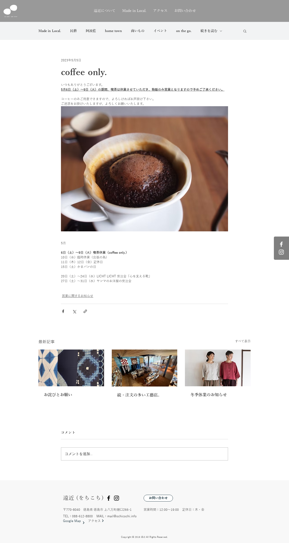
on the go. (183, 31)
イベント (160, 31)
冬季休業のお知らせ (208, 395)
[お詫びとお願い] (71, 368)
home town (113, 31)
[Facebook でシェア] (63, 311)
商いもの (137, 31)
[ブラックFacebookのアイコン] (108, 498)
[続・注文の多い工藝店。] (144, 368)
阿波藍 (91, 31)
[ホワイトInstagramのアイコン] (281, 252)
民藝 (73, 31)
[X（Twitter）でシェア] (74, 311)
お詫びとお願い (58, 395)
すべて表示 (243, 341)
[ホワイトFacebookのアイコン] (281, 244)
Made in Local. (49, 31)
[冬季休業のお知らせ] (218, 368)
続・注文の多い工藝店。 (139, 395)
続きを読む (208, 31)
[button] (245, 31)
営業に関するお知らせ (77, 296)
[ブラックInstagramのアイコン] (116, 498)
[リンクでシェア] (85, 311)
